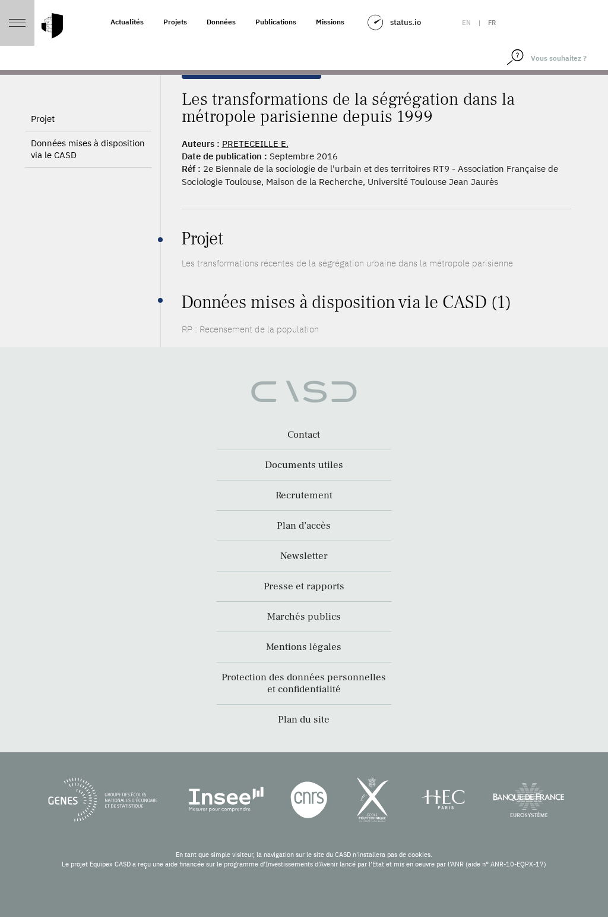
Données (221, 21)
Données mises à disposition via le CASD (88, 149)
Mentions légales (303, 647)
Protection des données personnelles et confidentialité (303, 683)
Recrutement (304, 495)
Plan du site (304, 719)
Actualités (127, 21)
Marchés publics (304, 616)
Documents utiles (304, 465)
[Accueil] (52, 26)
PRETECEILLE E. (255, 143)
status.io (405, 22)
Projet (43, 118)
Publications (275, 21)
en (466, 22)
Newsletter (304, 556)
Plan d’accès (304, 525)
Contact (303, 434)
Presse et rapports (304, 586)
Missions (330, 21)
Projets (175, 21)
